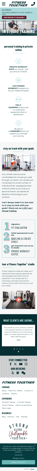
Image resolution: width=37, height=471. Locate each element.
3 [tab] (20, 349)
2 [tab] (17, 349)
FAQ (17, 417)
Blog (4, 417)
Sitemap (24, 417)
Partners (10, 417)
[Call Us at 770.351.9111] (33, 4)
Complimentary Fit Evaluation (14, 17)
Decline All (18, 455)
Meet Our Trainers (16, 391)
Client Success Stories (23, 405)
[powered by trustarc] (32, 469)
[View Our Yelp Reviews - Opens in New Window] (13, 372)
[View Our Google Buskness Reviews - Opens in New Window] (17, 373)
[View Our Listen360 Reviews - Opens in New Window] (23, 372)
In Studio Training (24, 402)
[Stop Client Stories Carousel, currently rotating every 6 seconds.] (18, 351)
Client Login (6, 408)
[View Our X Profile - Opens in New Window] (15, 364)
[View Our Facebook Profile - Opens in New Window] (10, 364)
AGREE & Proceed (18, 462)
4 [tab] (23, 349)
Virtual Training (8, 405)
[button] (3, 4)
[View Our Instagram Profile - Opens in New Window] (26, 364)
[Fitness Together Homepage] (18, 4)
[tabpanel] (18, 334)
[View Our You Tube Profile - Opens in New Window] (20, 364)
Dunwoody (7, 10)
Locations (5, 394)
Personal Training (8, 402)
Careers (14, 394)
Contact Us (28, 391)
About (4, 391)
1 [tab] (14, 349)
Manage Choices (18, 458)
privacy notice (16, 448)
